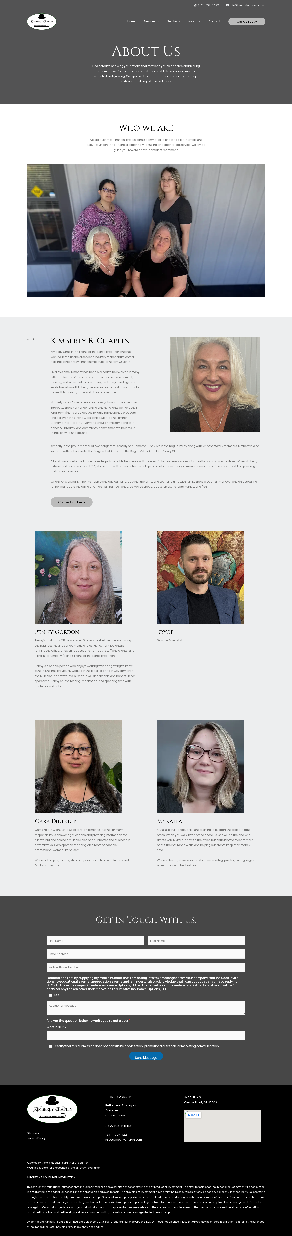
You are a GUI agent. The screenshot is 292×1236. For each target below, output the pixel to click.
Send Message (146, 1057)
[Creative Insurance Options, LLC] (42, 21)
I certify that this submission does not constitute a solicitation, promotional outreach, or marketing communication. (136, 1046)
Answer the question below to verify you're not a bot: (88, 1021)
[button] (157, 21)
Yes (56, 995)
